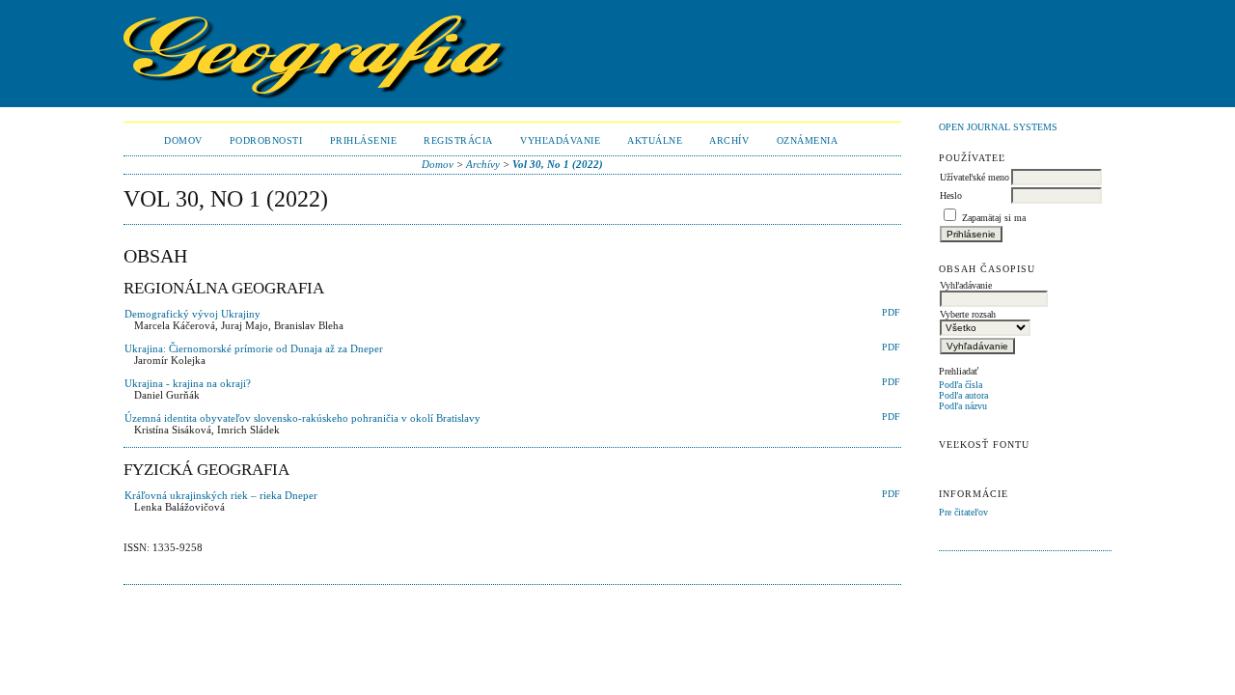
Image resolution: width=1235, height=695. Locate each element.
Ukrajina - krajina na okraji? (187, 383)
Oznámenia (807, 140)
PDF (891, 313)
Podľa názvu (963, 406)
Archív (729, 140)
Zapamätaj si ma (994, 217)
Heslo (951, 195)
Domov (183, 140)
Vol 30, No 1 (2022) (557, 164)
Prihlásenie (364, 140)
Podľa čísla (960, 384)
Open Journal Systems (998, 127)
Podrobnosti (266, 140)
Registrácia (458, 140)
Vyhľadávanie (560, 140)
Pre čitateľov (963, 512)
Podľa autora (963, 395)
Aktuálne (654, 140)
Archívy (483, 164)
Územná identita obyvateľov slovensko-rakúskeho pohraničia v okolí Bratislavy (302, 418)
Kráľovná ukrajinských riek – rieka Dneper (220, 495)
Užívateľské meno (974, 177)
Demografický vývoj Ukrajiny (192, 314)
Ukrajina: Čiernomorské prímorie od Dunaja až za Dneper (253, 348)
